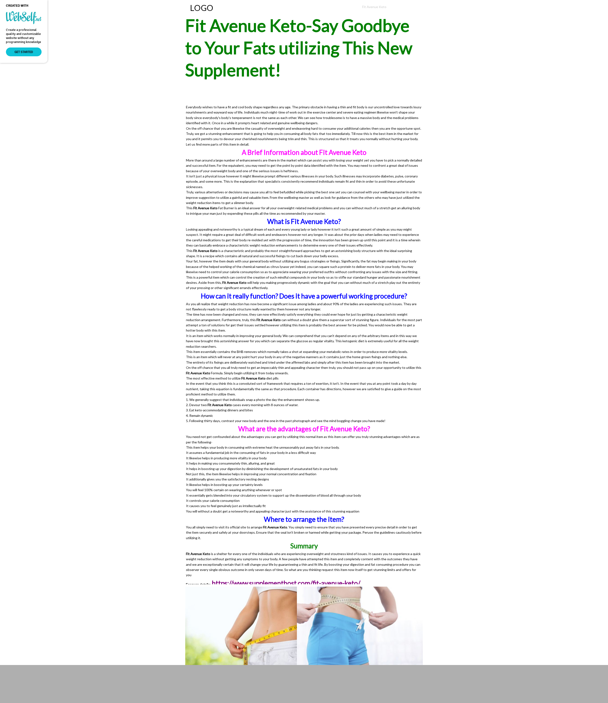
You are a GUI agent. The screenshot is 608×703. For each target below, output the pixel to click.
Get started (23, 52)
